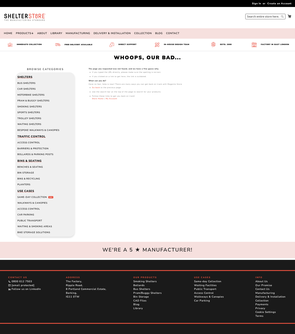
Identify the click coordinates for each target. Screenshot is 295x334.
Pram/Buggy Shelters (147, 293)
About (42, 33)
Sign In (256, 3)
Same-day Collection (34, 197)
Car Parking (25, 214)
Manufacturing (78, 33)
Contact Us (262, 289)
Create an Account (279, 3)
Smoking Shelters (29, 106)
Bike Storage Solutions (33, 232)
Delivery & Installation (112, 33)
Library (56, 33)
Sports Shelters (28, 112)
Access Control (28, 142)
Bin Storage (25, 172)
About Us (261, 281)
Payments (261, 304)
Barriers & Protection (33, 148)
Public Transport (29, 220)
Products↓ (25, 33)
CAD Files (139, 300)
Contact (172, 33)
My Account (111, 98)
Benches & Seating (30, 167)
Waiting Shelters (29, 124)
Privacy (260, 308)
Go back (96, 87)
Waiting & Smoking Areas (34, 226)
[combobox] (265, 16)
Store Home (98, 98)
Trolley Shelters (29, 118)
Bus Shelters (26, 83)
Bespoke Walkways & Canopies (38, 130)
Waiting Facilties (205, 285)
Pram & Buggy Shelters (33, 100)
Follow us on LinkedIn (26, 289)
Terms (259, 316)
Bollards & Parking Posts (35, 154)
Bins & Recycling (28, 178)
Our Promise (263, 285)
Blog (159, 33)
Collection (143, 33)
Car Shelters (26, 88)
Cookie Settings (265, 312)
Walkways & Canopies (32, 202)
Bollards (139, 285)
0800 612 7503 (21, 281)
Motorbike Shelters (31, 94)
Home (8, 33)
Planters (23, 184)
